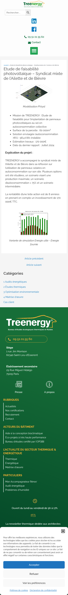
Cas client (8, 302)
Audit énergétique (15, 485)
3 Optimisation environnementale (21, 292)
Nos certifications (14, 410)
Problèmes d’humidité (17, 490)
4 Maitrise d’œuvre (13, 297)
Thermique (11, 459)
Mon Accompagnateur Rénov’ (21, 481)
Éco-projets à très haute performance (25, 437)
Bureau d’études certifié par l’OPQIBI (24, 441)
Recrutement (12, 414)
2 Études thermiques (14, 287)
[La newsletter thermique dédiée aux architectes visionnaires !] (33, 515)
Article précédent (34, 259)
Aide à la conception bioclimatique (24, 433)
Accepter (34, 564)
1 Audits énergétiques (15, 281)
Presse (18, 392)
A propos (49, 392)
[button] (63, 531)
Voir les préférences (34, 583)
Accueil (6, 65)
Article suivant (34, 265)
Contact (9, 418)
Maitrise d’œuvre (14, 467)
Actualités (10, 406)
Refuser (34, 573)
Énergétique (11, 463)
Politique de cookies (19, 590)
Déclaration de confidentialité (43, 590)
